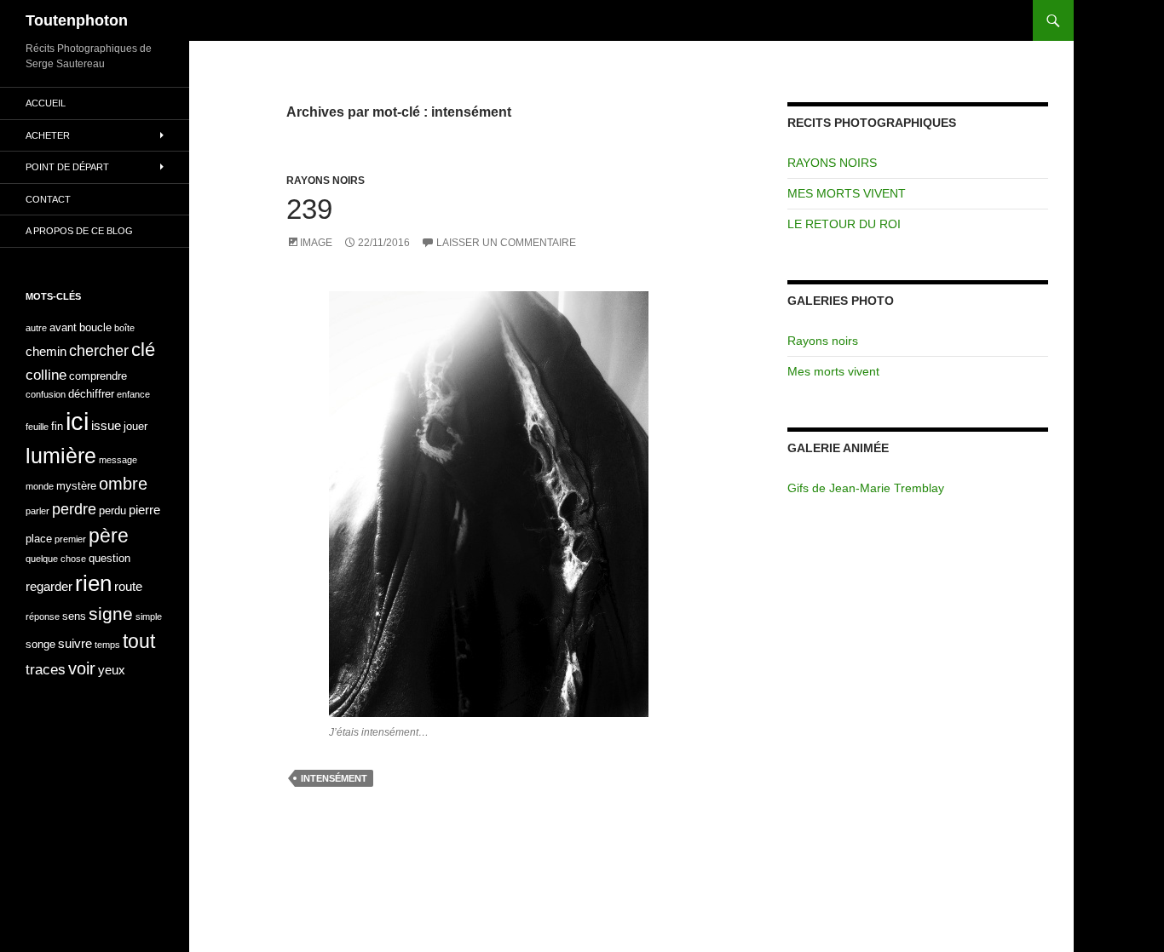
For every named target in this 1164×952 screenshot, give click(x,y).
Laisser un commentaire (506, 243)
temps (107, 644)
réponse (43, 616)
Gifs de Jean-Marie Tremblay (865, 488)
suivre (75, 643)
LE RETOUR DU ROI (844, 224)
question (109, 558)
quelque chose (56, 558)
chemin (46, 351)
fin (57, 426)
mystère (76, 485)
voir (81, 668)
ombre (123, 483)
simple (148, 616)
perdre (74, 509)
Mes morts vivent (833, 371)
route (128, 586)
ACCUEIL (46, 103)
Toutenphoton (77, 20)
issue (106, 425)
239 (309, 209)
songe (40, 644)
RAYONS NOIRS (325, 180)
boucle (95, 327)
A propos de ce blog (79, 231)
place (39, 538)
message (118, 460)
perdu (112, 510)
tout (139, 641)
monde (40, 486)
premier (70, 539)
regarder (49, 586)
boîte (124, 328)
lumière (61, 455)
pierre (144, 509)
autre (36, 328)
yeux (111, 669)
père (109, 536)
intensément (334, 778)
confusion (46, 394)
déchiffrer (91, 393)
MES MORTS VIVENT (846, 193)
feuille (37, 427)
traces (46, 669)
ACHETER (48, 135)
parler (37, 511)
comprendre (98, 376)
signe (111, 613)
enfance (133, 394)
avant (63, 327)
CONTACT (48, 199)
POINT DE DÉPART (67, 167)
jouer (135, 426)
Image (316, 243)
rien (93, 583)
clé (143, 349)
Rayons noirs (822, 340)
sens (74, 616)
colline (46, 374)
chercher (99, 350)
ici (77, 421)
